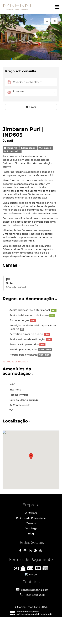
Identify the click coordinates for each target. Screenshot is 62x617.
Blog (31, 533)
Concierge (31, 528)
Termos (31, 523)
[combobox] (35, 92)
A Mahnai (31, 512)
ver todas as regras (15, 361)
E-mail (32, 107)
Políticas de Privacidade (31, 518)
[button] (11, 59)
